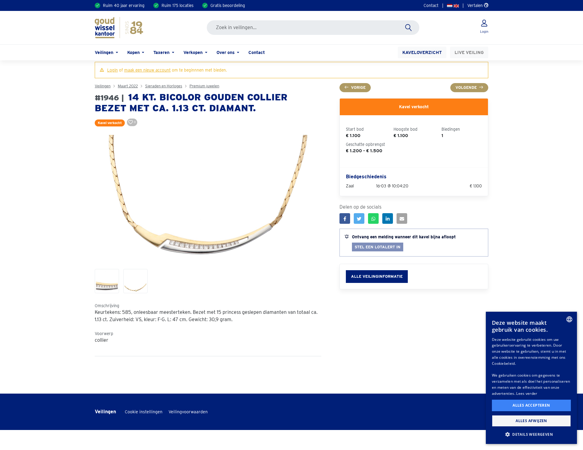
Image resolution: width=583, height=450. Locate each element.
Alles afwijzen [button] (531, 420)
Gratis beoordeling (227, 5)
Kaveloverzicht (422, 52)
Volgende (466, 87)
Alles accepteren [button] (531, 405)
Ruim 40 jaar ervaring (124, 5)
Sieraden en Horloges (163, 86)
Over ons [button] (226, 52)
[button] (531, 434)
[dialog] (531, 378)
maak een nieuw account (147, 70)
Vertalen (475, 5)
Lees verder (526, 393)
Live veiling (469, 52)
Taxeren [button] (162, 52)
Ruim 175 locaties (177, 5)
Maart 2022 (128, 86)
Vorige (358, 87)
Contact (431, 5)
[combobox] (569, 319)
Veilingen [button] (104, 52)
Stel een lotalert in (378, 247)
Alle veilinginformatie (377, 276)
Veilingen (103, 86)
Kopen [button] (134, 52)
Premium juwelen (204, 86)
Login (112, 70)
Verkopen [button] (193, 52)
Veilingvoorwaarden (188, 411)
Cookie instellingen (143, 411)
